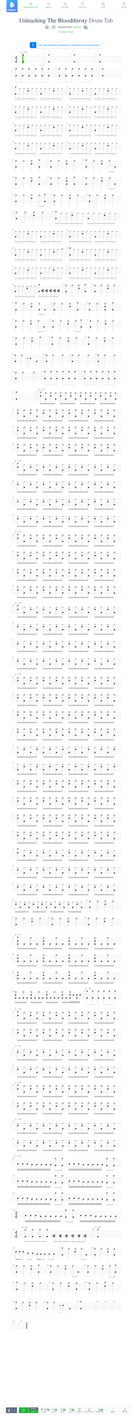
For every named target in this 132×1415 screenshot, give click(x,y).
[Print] (85, 27)
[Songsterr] (12, 6)
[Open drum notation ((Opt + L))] (47, 27)
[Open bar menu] (42, 65)
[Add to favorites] (54, 27)
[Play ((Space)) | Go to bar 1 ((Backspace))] (23, 1410)
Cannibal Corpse (66, 31)
